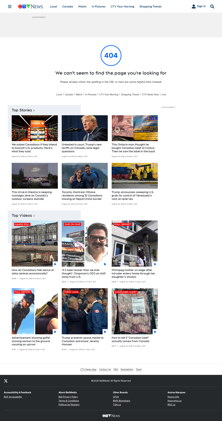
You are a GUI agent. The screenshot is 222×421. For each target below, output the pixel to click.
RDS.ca (171, 404)
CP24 (116, 396)
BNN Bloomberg (121, 400)
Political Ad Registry (69, 404)
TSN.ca (117, 404)
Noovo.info (173, 396)
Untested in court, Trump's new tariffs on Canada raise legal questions (82, 148)
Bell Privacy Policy (68, 396)
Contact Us (105, 369)
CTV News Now (150, 94)
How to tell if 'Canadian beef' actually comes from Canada (130, 339)
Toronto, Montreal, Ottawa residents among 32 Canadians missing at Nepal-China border (82, 196)
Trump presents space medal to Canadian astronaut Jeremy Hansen (83, 341)
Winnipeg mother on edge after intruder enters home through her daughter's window (133, 273)
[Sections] (10, 6)
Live (164, 94)
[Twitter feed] (6, 381)
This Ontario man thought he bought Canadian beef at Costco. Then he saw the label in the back (133, 148)
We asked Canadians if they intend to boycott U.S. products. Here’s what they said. (34, 148)
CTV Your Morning (122, 6)
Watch (82, 6)
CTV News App (88, 369)
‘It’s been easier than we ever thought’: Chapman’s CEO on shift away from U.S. (84, 273)
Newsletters (127, 369)
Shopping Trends (150, 6)
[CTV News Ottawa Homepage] (30, 6)
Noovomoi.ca (175, 400)
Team (139, 369)
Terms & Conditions (69, 400)
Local (53, 6)
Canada (67, 6)
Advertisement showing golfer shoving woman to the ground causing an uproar (31, 341)
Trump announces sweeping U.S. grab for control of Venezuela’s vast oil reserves (133, 196)
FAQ (116, 369)
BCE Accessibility (13, 396)
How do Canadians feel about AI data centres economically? (33, 272)
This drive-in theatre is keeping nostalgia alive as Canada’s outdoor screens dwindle (32, 196)
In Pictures (98, 6)
